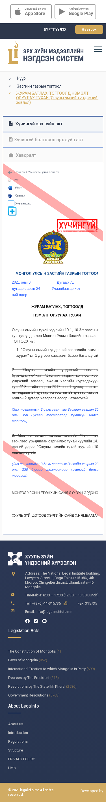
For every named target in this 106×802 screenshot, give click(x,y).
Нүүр (21, 78)
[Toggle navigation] (98, 49)
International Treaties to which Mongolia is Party (47, 669)
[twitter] (36, 621)
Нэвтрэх (89, 29)
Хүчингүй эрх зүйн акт (38, 123)
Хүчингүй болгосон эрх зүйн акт (48, 139)
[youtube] (44, 621)
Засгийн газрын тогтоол (39, 86)
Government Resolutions (28, 695)
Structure (15, 750)
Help (12, 768)
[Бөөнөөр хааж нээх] (12, 214)
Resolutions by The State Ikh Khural (36, 686)
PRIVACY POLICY (21, 759)
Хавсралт (25, 155)
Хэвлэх (20, 195)
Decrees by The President (28, 678)
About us (15, 724)
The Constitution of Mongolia (32, 651)
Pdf (16, 179)
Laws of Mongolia (23, 660)
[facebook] (27, 621)
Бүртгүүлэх (55, 29)
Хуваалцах (22, 203)
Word (18, 187)
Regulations (18, 741)
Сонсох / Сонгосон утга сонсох (36, 172)
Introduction (18, 733)
